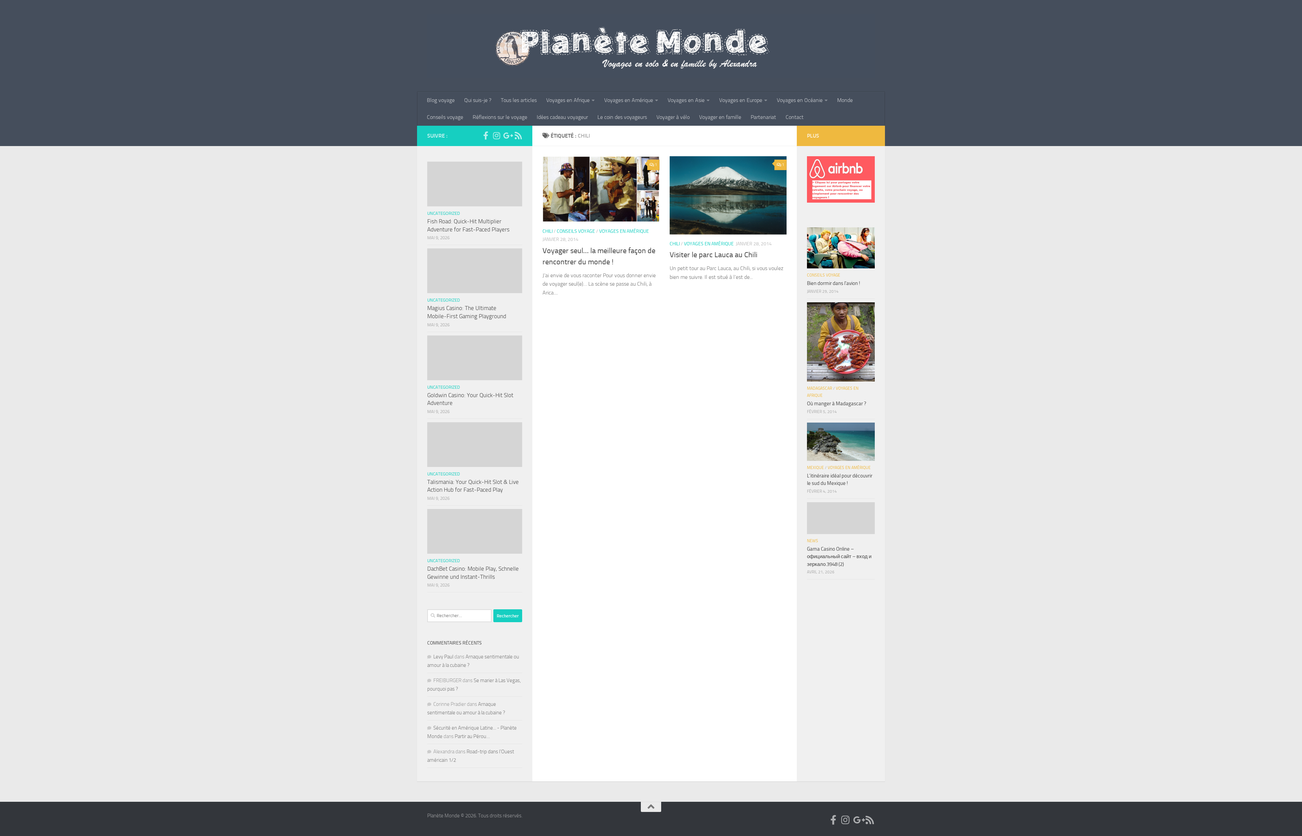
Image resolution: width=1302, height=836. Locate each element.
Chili (547, 231)
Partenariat (763, 117)
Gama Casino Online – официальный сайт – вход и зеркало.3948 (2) (839, 556)
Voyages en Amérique (628, 100)
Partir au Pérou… (472, 736)
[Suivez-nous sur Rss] (518, 135)
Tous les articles (519, 100)
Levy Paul (443, 657)
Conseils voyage (445, 117)
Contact (795, 117)
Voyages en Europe (740, 100)
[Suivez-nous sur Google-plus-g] (507, 135)
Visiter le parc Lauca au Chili (713, 254)
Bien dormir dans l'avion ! (833, 283)
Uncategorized (443, 213)
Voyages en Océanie (800, 100)
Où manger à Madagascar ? (836, 404)
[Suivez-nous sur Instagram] (496, 135)
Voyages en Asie (686, 100)
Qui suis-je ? (477, 100)
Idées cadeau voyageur (562, 117)
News (812, 540)
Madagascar (819, 388)
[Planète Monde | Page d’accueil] (651, 46)
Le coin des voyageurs (622, 117)
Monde (845, 100)
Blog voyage (441, 100)
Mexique (815, 467)
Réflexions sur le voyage (500, 117)
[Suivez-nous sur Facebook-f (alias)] (485, 135)
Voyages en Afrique (568, 100)
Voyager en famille (720, 117)
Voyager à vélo (673, 117)
